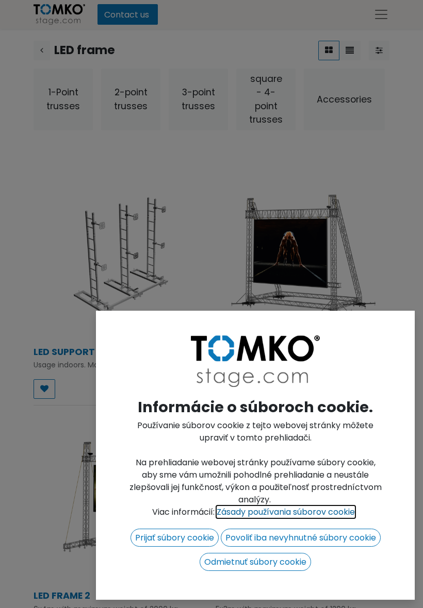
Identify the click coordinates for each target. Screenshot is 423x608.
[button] (175, 538)
